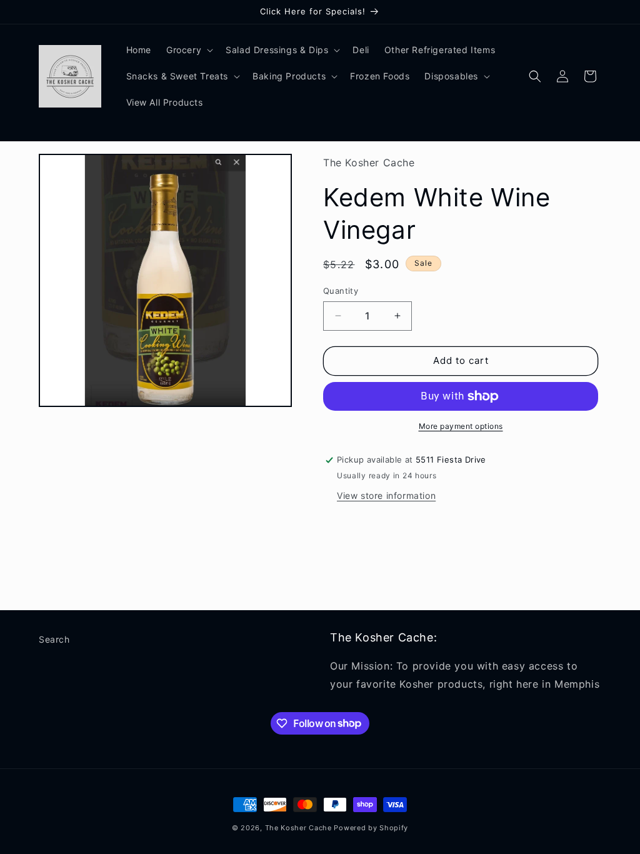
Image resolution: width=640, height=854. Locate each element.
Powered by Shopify (371, 827)
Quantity (340, 291)
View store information (386, 495)
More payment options (461, 426)
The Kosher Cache (298, 827)
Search (54, 639)
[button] (188, 50)
